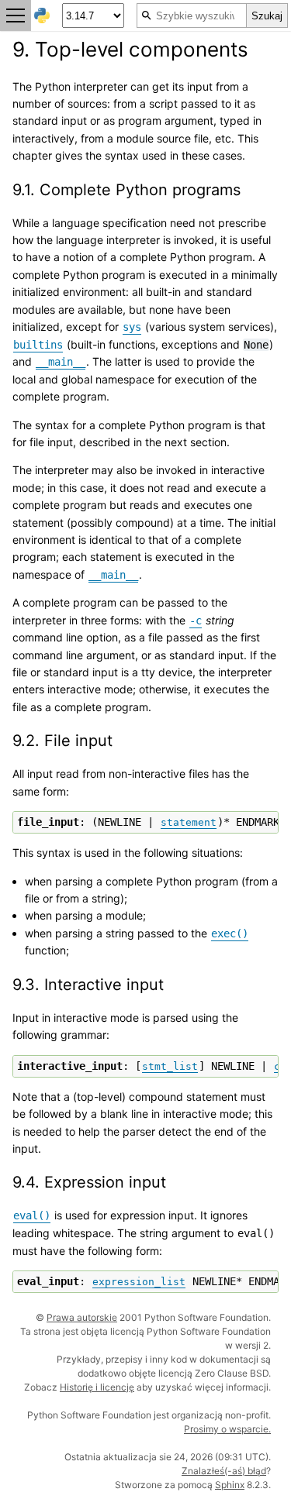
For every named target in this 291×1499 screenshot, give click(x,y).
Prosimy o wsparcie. (227, 1429)
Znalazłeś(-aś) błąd (224, 1471)
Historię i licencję (97, 1387)
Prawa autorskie (82, 1317)
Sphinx (229, 1484)
